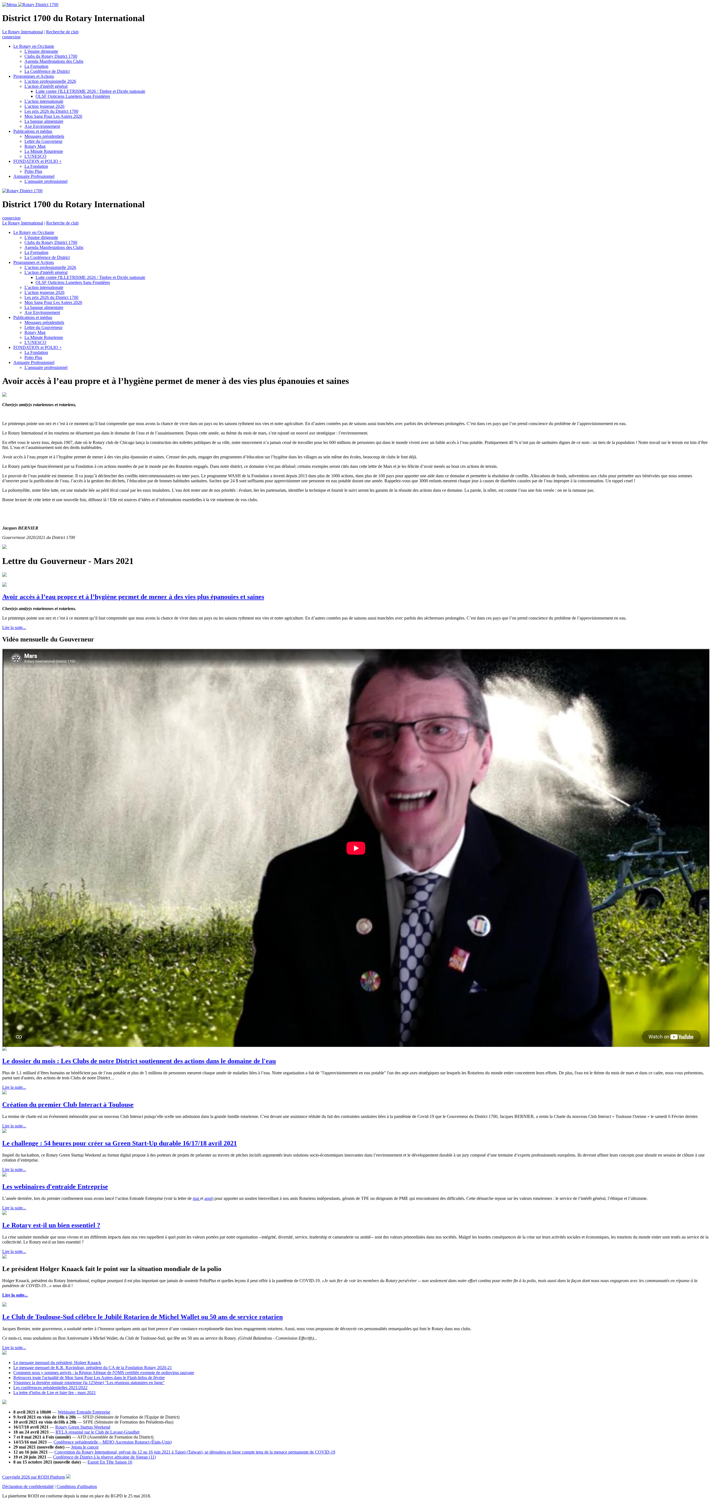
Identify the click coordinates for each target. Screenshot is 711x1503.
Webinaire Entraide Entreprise (84, 1412)
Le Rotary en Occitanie (33, 46)
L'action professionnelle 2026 (50, 81)
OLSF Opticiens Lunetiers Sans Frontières (73, 96)
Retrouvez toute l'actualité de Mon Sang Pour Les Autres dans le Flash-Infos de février (89, 1377)
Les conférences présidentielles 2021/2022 (50, 1387)
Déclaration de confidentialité (28, 1486)
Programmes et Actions (33, 76)
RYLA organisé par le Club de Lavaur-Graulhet (97, 1432)
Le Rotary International (22, 31)
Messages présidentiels (44, 136)
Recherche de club (62, 31)
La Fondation (36, 166)
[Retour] (350, 381)
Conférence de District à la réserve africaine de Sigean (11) (104, 1457)
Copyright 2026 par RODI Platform (33, 1477)
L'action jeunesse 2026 (44, 106)
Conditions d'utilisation (77, 1486)
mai (196, 1198)
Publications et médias (32, 131)
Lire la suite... (14, 627)
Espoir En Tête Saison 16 (109, 1462)
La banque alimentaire (43, 121)
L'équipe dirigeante (41, 51)
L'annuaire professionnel (45, 181)
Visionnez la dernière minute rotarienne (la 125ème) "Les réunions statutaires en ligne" (89, 1382)
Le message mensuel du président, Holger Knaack (57, 1362)
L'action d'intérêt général (45, 86)
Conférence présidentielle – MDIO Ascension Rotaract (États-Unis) (113, 1442)
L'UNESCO (35, 156)
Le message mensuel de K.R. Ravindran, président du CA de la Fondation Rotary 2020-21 (92, 1367)
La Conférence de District (47, 71)
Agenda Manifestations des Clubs (53, 61)
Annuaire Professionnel (33, 176)
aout (208, 1198)
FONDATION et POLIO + (37, 161)
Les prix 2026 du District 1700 (51, 111)
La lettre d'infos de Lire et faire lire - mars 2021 (54, 1392)
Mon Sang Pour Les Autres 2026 (53, 116)
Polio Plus (33, 171)
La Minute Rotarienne (43, 151)
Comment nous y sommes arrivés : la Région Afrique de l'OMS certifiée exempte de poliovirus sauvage (103, 1372)
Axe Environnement (42, 126)
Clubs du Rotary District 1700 (50, 56)
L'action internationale (43, 101)
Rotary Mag (35, 146)
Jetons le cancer (85, 1447)
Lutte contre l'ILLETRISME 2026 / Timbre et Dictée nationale (90, 91)
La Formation (36, 66)
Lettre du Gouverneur (43, 141)
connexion (11, 36)
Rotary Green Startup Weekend (82, 1427)
